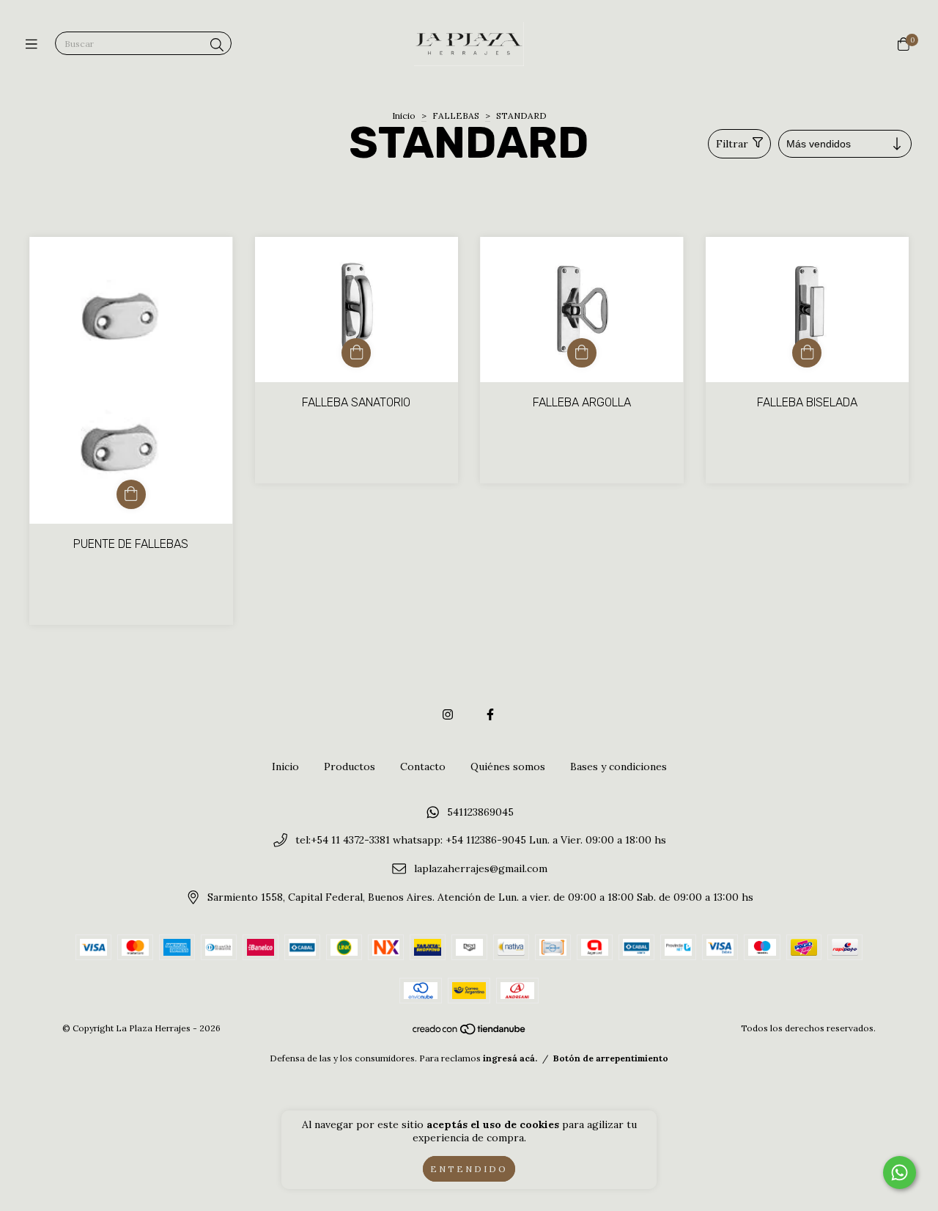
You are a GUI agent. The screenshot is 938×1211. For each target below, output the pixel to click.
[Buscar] (217, 45)
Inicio (404, 115)
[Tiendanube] (469, 1032)
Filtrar (732, 143)
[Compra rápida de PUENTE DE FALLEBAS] (131, 494)
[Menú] (35, 44)
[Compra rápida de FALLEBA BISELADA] (806, 352)
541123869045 (480, 812)
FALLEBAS (455, 115)
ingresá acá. (510, 1058)
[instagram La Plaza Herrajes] (448, 714)
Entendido (469, 1168)
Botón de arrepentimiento (610, 1058)
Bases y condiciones (618, 766)
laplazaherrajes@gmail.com (480, 868)
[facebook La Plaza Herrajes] (490, 714)
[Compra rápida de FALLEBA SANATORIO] (356, 352)
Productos (349, 766)
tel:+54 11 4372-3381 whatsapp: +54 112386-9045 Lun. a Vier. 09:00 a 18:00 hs (480, 840)
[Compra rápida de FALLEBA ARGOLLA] (582, 352)
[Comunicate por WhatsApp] (899, 1172)
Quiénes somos (507, 766)
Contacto (423, 766)
